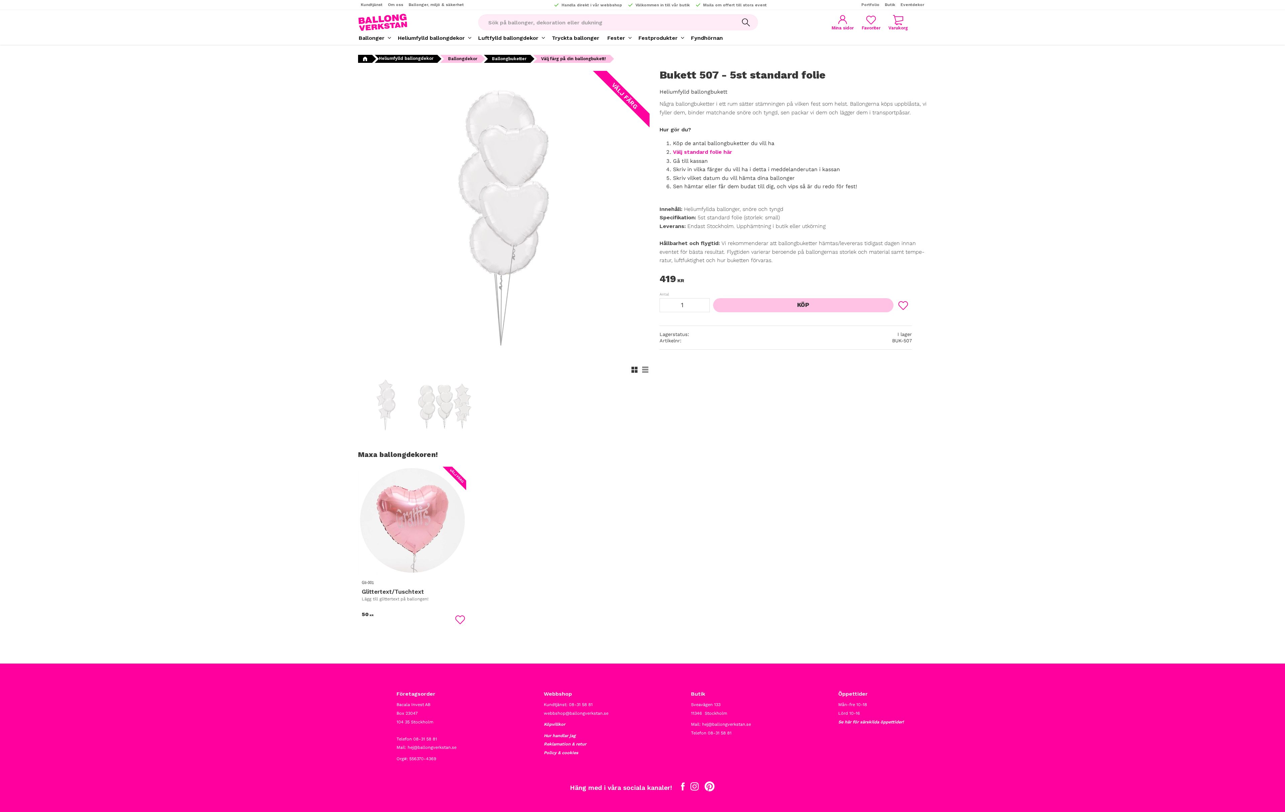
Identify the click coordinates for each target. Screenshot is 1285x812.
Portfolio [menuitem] (870, 4)
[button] (871, 22)
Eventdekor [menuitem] (912, 4)
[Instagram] (694, 788)
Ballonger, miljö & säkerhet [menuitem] (436, 4)
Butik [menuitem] (890, 4)
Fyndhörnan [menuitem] (707, 38)
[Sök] (746, 22)
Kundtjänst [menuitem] (371, 4)
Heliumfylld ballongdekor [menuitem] (431, 38)
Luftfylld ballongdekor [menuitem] (508, 38)
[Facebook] (683, 788)
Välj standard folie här (702, 152)
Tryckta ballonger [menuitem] (575, 38)
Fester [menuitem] (616, 38)
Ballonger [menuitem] (371, 38)
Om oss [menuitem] (395, 4)
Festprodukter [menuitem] (658, 38)
